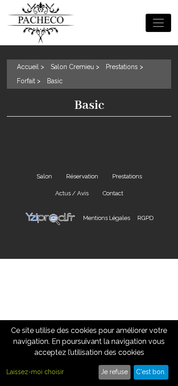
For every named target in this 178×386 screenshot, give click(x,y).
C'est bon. (151, 371)
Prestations (122, 66)
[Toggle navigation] (158, 23)
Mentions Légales (106, 217)
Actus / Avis (72, 193)
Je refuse (114, 371)
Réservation (82, 176)
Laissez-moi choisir (35, 371)
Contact (113, 193)
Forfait (26, 81)
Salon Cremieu (72, 66)
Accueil (28, 66)
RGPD (145, 217)
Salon (44, 176)
